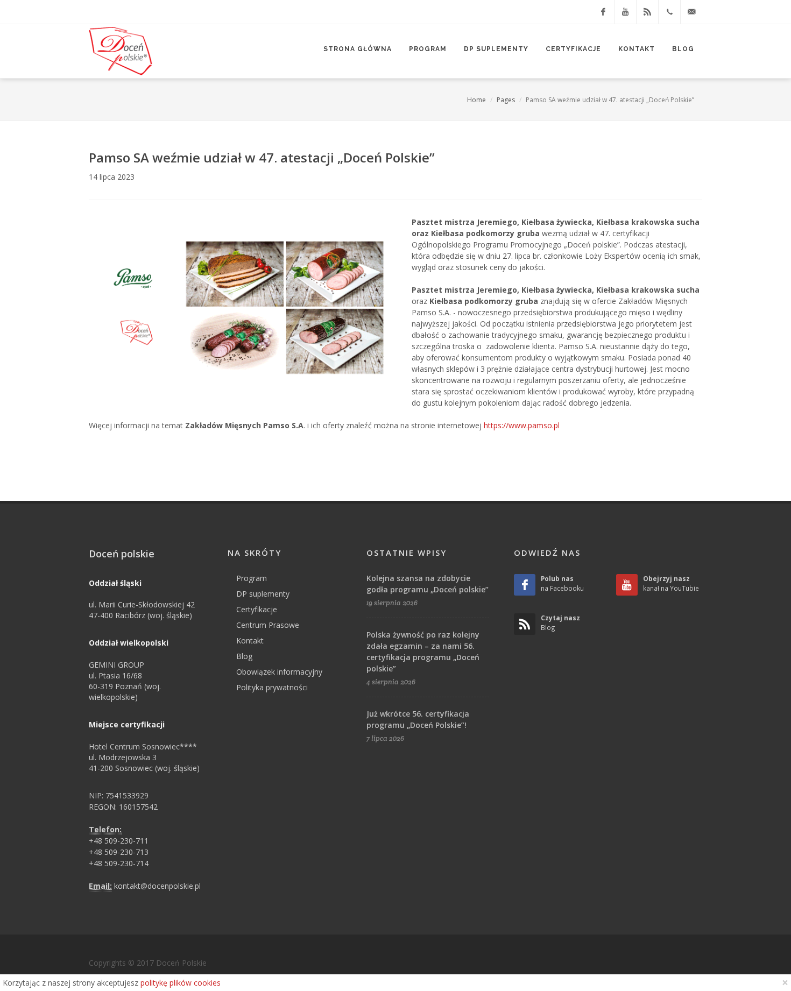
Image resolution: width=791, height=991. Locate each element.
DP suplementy (262, 594)
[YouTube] (625, 12)
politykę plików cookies (180, 983)
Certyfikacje (256, 609)
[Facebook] (603, 12)
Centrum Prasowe (267, 625)
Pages (506, 99)
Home (476, 99)
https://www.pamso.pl (522, 425)
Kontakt (250, 640)
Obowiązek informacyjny (279, 672)
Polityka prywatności (272, 687)
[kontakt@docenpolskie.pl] (691, 12)
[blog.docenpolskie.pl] (647, 12)
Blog (244, 656)
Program (251, 578)
